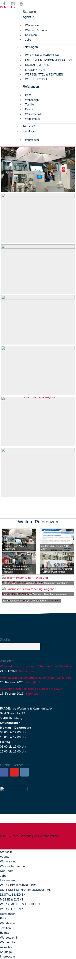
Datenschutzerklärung (39, 840)
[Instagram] (24, 772)
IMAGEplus (7, 7)
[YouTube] (14, 772)
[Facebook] (4, 772)
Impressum (68, 836)
